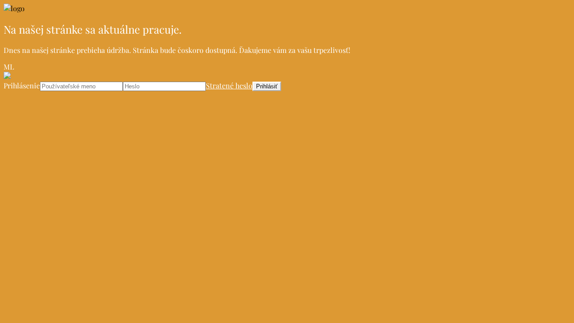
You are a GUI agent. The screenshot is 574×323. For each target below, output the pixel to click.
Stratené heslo (229, 85)
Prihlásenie (22, 85)
